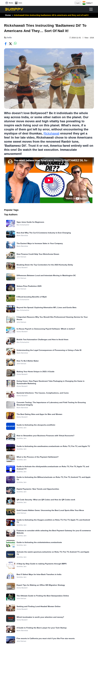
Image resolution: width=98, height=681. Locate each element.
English (78, 3)
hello (9, 37)
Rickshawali (51, 133)
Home (8, 15)
